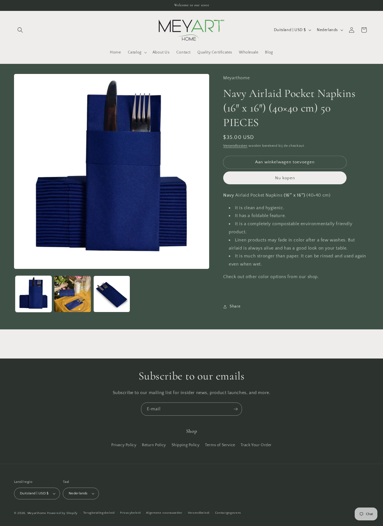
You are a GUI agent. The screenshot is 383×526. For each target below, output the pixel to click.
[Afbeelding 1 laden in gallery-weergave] (33, 294)
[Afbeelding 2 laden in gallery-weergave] (72, 294)
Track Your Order (256, 445)
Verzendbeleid (198, 513)
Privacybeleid (130, 513)
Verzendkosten (235, 146)
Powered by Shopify (62, 513)
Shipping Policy (186, 445)
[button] (20, 30)
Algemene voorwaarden (164, 513)
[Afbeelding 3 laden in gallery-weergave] (112, 294)
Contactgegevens (228, 513)
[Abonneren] (235, 409)
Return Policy (154, 445)
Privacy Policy (123, 445)
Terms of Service (220, 445)
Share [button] (235, 306)
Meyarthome (36, 513)
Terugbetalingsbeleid (99, 513)
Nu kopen (285, 178)
